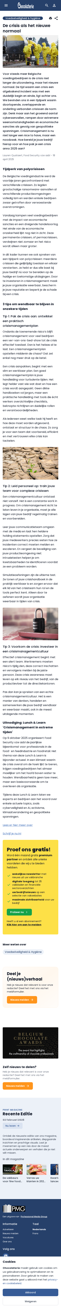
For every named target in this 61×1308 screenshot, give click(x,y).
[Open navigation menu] (6, 5)
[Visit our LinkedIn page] (6, 1256)
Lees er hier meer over (18, 825)
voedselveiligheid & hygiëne (23, 952)
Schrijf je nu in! (12, 833)
